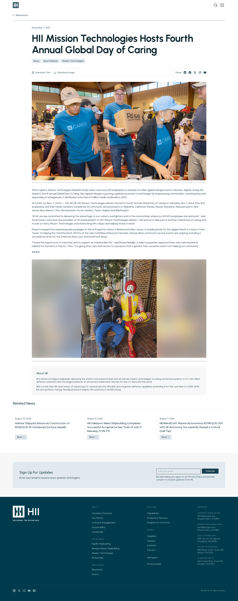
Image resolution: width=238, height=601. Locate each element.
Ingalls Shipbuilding (101, 543)
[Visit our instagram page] (200, 72)
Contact (151, 550)
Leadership (97, 532)
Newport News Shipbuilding (105, 548)
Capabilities (153, 513)
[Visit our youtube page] (205, 72)
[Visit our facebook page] (190, 72)
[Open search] (216, 5)
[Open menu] (222, 5)
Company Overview (102, 513)
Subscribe (210, 471)
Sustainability (98, 527)
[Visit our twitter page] (195, 72)
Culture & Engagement (104, 522)
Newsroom (97, 569)
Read (19, 437)
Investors (151, 545)
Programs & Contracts (158, 522)
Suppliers (151, 536)
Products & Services (157, 518)
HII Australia (97, 557)
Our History (97, 518)
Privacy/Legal (154, 564)
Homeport (152, 557)
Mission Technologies (102, 553)
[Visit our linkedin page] (185, 72)
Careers (151, 540)
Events (95, 574)
